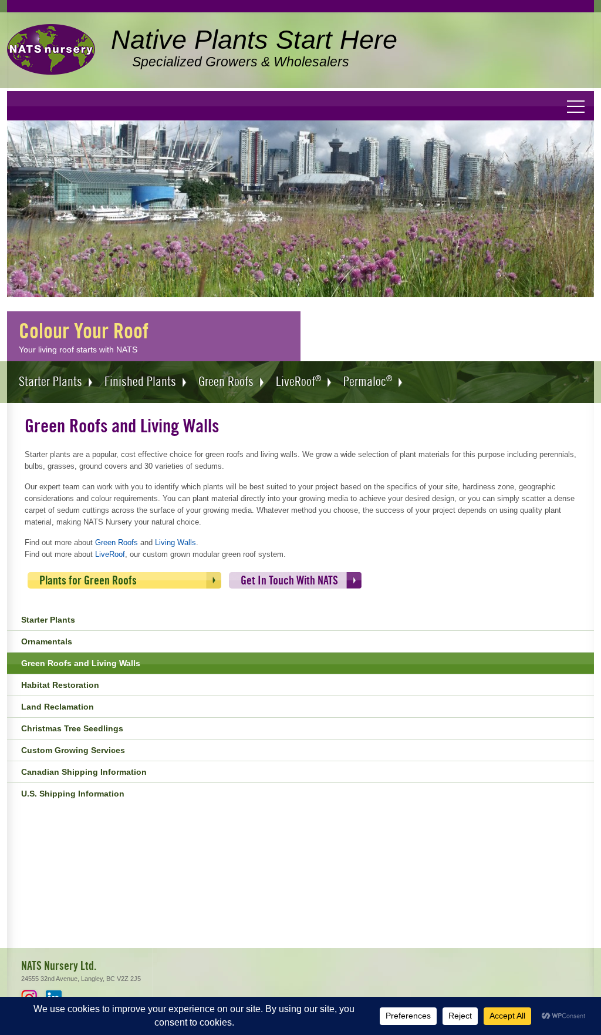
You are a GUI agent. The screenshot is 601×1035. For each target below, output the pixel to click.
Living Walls (175, 542)
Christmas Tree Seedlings (72, 728)
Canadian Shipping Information (84, 772)
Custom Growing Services (73, 750)
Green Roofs (116, 542)
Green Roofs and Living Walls (80, 663)
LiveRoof (110, 554)
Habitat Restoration (60, 685)
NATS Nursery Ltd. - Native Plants (51, 50)
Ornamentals (46, 641)
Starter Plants (48, 619)
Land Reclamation (57, 706)
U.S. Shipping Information (72, 793)
